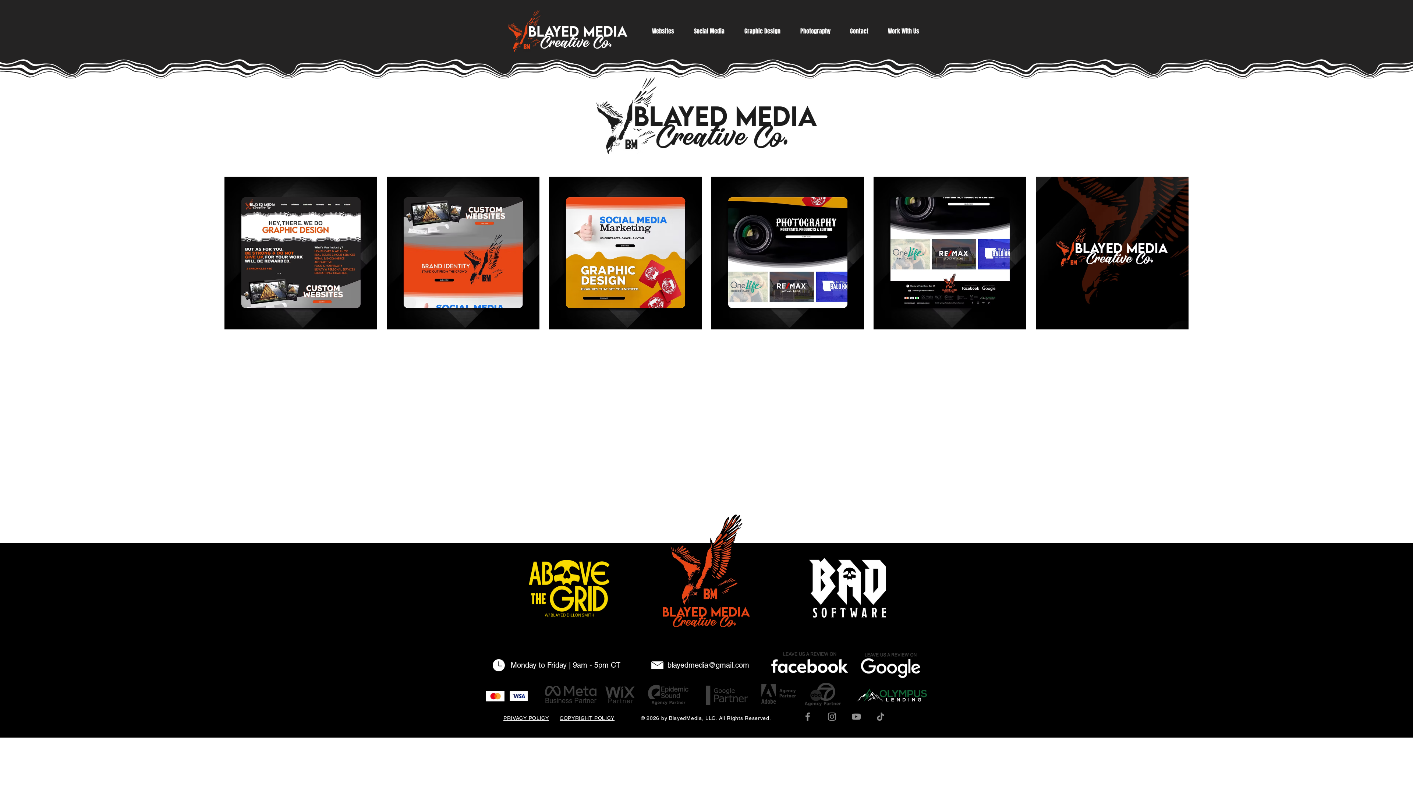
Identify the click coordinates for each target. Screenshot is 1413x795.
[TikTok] (880, 716)
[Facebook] (807, 716)
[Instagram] (831, 716)
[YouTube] (856, 716)
